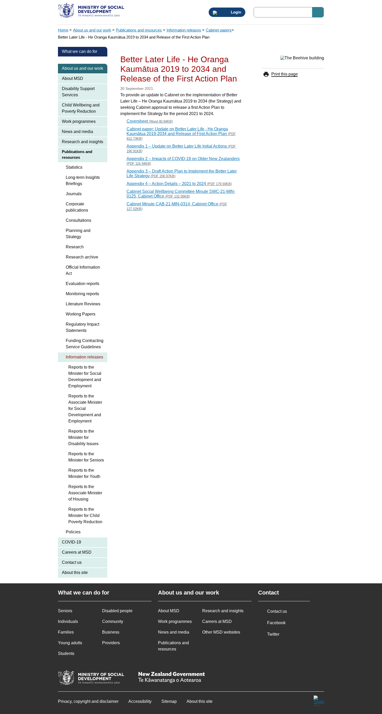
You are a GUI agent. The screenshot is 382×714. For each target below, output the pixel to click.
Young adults (70, 643)
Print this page (284, 74)
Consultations (78, 220)
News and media (77, 131)
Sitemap (169, 701)
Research (75, 247)
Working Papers (80, 314)
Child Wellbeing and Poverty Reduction (81, 108)
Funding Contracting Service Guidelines (84, 343)
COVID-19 (71, 542)
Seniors (65, 611)
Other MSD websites (221, 632)
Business (110, 632)
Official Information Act (83, 270)
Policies (73, 532)
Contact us (72, 562)
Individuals (68, 621)
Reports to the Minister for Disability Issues (83, 437)
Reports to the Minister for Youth (84, 473)
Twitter (273, 634)
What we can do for (79, 51)
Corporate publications (77, 207)
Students (66, 653)
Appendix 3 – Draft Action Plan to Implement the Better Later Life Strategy (182, 173)
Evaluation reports (82, 283)
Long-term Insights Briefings (83, 180)
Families (66, 632)
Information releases (184, 30)
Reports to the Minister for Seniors (86, 457)
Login (235, 12)
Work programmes (79, 121)
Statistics (74, 167)
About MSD (72, 78)
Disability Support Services (78, 91)
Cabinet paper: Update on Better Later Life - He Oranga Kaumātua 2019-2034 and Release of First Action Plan (181, 134)
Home (63, 30)
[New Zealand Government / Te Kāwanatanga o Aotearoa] (171, 678)
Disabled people (117, 611)
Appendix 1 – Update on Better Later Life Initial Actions (181, 148)
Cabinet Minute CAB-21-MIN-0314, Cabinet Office (177, 206)
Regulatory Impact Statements (82, 327)
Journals (74, 194)
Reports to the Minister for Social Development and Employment (84, 376)
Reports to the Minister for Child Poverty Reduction (85, 515)
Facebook (276, 623)
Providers (111, 643)
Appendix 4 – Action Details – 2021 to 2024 (179, 183)
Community (112, 621)
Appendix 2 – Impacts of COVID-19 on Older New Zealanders (183, 161)
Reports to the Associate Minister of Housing (85, 492)
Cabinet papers (219, 30)
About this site (75, 572)
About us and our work (92, 30)
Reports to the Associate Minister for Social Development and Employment (85, 408)
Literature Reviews (83, 304)
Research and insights (82, 142)
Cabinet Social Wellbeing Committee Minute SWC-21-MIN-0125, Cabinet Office (181, 193)
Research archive (82, 257)
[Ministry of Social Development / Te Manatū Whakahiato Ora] (92, 11)
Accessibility (140, 701)
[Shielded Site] (319, 701)
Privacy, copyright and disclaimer (88, 701)
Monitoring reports (82, 294)
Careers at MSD (76, 552)
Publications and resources (139, 30)
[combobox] (289, 12)
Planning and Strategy (78, 233)
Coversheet (150, 121)
